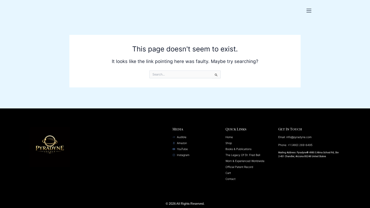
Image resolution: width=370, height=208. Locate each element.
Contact (230, 178)
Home (229, 137)
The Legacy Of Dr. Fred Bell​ (242, 155)
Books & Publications (238, 149)
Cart (228, 172)
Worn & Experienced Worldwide (244, 161)
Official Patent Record (239, 167)
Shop (228, 143)
